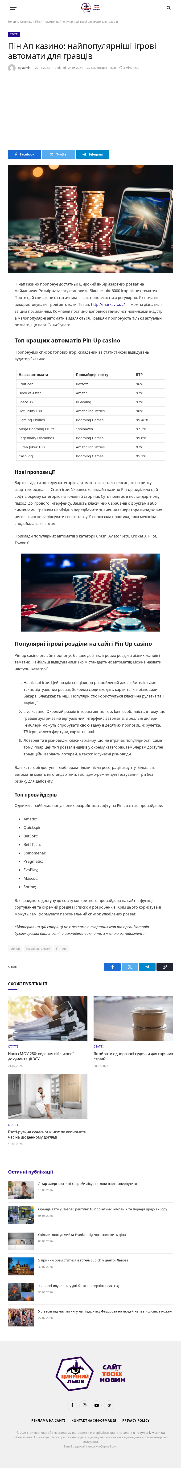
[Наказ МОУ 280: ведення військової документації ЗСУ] (47, 1018)
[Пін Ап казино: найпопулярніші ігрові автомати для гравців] (90, 219)
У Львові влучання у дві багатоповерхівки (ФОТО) (78, 1285)
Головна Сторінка (20, 22)
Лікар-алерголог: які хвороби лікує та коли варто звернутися (87, 1183)
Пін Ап (61, 948)
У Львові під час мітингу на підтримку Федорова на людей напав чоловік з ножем (105, 1311)
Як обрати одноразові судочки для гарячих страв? (133, 1056)
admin (26, 68)
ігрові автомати (38, 948)
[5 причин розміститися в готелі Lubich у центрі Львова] (21, 1266)
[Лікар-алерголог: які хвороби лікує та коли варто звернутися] (21, 1190)
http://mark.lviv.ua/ (108, 304)
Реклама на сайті (48, 1420)
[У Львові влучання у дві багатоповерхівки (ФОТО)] (21, 1292)
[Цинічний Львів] (90, 7)
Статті (14, 34)
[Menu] (13, 7)
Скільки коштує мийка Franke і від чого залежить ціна (82, 1234)
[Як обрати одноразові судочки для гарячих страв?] (133, 1018)
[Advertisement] (90, 110)
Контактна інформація (93, 1420)
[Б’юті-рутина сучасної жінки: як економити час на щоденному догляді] (47, 1096)
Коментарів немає (103, 68)
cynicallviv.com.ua (152, 1432)
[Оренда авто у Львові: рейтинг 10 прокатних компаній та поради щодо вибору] (21, 1215)
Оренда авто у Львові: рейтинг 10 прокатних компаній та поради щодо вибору (102, 1209)
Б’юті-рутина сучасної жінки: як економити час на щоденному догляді (47, 1135)
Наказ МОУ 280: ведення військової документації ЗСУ (41, 1056)
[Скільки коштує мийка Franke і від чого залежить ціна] (21, 1241)
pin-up (15, 948)
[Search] (168, 7)
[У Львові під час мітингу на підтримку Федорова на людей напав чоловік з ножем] (21, 1317)
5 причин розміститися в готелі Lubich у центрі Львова (83, 1260)
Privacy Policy (136, 1420)
